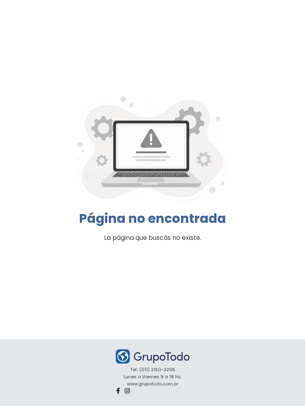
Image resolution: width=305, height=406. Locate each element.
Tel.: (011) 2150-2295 (152, 369)
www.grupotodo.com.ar (152, 384)
